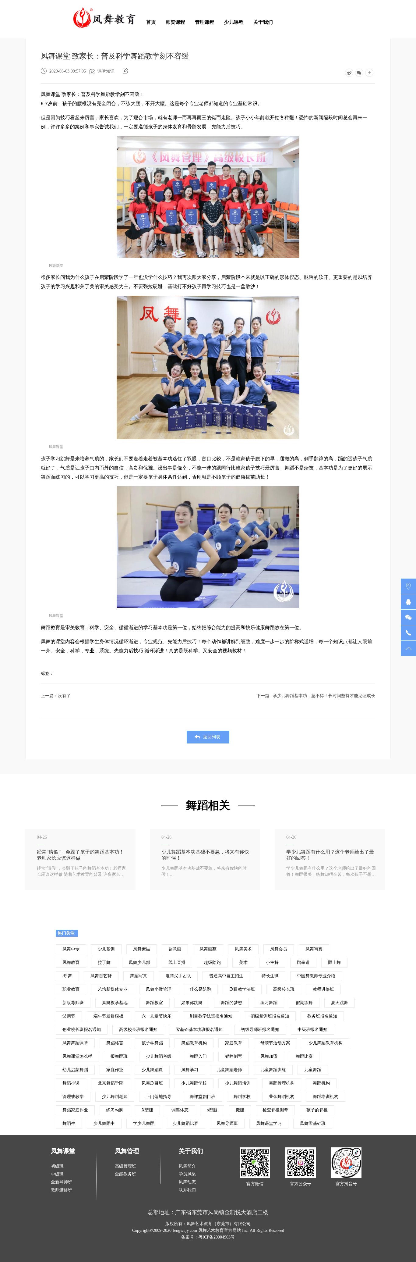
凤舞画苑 (208, 949)
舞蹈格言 (114, 1043)
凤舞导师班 (227, 1123)
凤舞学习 (189, 1070)
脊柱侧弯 (233, 1056)
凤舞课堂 (63, 1151)
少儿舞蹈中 (104, 1123)
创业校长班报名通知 (81, 1029)
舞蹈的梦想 (231, 1002)
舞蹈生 (68, 1123)
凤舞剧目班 (152, 1083)
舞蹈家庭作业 (75, 1110)
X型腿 (147, 1110)
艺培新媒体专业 (113, 989)
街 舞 (67, 976)
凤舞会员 (278, 949)
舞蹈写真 (138, 976)
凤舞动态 (187, 1182)
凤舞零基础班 (313, 1123)
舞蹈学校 (242, 1096)
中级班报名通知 (312, 1029)
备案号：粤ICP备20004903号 (208, 1237)
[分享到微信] (359, 73)
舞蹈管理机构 (281, 1083)
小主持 (272, 962)
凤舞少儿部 (139, 962)
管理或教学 (73, 1096)
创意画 (174, 949)
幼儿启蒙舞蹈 (75, 1070)
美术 (243, 962)
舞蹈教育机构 (194, 1043)
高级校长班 (283, 989)
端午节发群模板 (108, 1016)
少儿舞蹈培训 (238, 1083)
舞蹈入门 (198, 1056)
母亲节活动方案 (275, 1043)
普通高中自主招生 (226, 976)
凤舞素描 (141, 949)
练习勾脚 (114, 1110)
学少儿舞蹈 (143, 1123)
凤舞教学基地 (115, 1002)
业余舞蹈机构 (281, 1096)
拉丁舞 (104, 962)
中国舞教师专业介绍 (316, 976)
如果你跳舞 (192, 1002)
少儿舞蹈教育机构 (325, 1043)
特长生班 (270, 976)
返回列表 (211, 737)
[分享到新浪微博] (349, 73)
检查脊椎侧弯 (275, 1110)
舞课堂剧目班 (202, 1096)
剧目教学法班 (242, 989)
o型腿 (212, 1110)
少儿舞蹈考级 (158, 1056)
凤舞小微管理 (158, 989)
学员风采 (187, 1174)
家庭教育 (233, 1043)
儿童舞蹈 (312, 1070)
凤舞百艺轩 (101, 976)
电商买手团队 (178, 976)
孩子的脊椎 (317, 1110)
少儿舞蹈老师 (115, 1096)
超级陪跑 (212, 962)
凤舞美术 (243, 949)
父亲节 (68, 1016)
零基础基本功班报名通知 (199, 1029)
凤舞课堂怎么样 (77, 1056)
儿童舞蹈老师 (229, 1070)
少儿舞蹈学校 (194, 1083)
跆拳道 (303, 962)
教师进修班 (323, 989)
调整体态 (180, 1110)
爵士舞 (334, 962)
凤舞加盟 (268, 1056)
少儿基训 (106, 949)
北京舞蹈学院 (110, 1083)
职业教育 (70, 989)
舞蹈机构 (321, 1083)
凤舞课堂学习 (269, 1123)
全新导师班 (61, 1182)
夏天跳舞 (339, 1002)
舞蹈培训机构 (325, 1096)
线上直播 (176, 962)
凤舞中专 (70, 949)
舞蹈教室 (154, 1002)
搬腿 (240, 1110)
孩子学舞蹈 (152, 1043)
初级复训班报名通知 (270, 1016)
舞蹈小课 (70, 1083)
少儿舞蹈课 (152, 1070)
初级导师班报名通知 (260, 1029)
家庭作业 (114, 1070)
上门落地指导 (158, 1096)
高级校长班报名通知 (138, 1029)
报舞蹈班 (119, 1056)
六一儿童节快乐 (156, 1016)
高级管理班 (125, 1166)
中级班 (57, 1174)
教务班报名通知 (322, 1016)
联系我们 (187, 1190)
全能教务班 (125, 1174)
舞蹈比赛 (304, 1056)
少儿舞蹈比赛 (185, 1123)
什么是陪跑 (200, 989)
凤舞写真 (314, 949)
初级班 (57, 1166)
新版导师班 (73, 1002)
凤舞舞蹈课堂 (75, 1043)
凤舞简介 (187, 1166)
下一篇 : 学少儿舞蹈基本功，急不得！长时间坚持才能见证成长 (315, 695)
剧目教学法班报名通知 (211, 1016)
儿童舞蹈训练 (273, 1070)
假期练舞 (304, 1002)
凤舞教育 (70, 962)
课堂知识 (106, 71)
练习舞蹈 (268, 1002)
